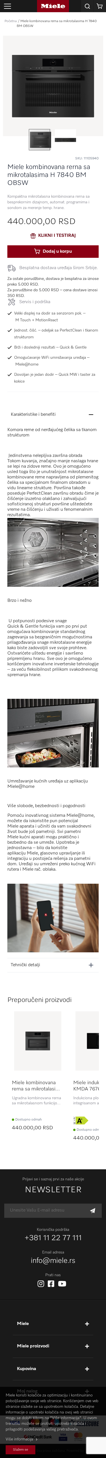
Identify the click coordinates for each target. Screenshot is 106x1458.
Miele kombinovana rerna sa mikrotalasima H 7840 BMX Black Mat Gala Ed (37, 1086)
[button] (65, 140)
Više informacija (19, 1439)
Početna (11, 21)
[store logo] (53, 6)
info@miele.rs (53, 1261)
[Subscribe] (92, 1210)
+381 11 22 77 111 (53, 1238)
